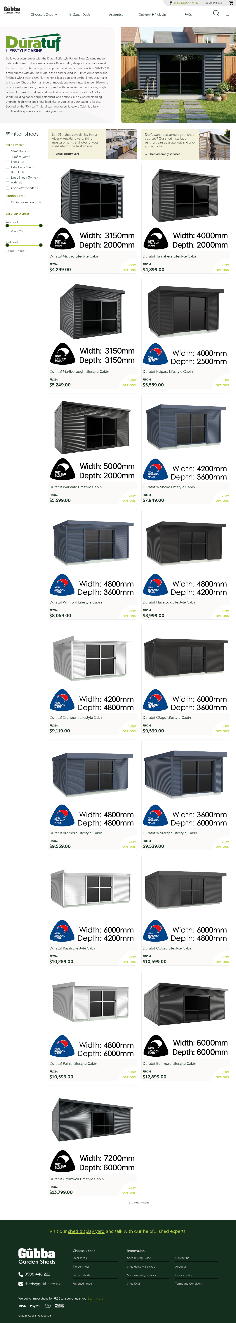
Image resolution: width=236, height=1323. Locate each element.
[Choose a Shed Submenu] (55, 14)
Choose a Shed (42, 14)
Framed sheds (81, 1275)
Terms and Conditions (189, 1283)
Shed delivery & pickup (141, 1266)
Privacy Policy (183, 1275)
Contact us (182, 1257)
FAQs (188, 14)
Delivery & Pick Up (152, 14)
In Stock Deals (80, 14)
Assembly (116, 14)
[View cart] (231, 3)
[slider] (7, 225)
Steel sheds (80, 1257)
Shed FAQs (133, 1283)
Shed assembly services (141, 1275)
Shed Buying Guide (139, 1257)
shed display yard (86, 1231)
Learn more (95, 1298)
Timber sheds (81, 1266)
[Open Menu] (226, 13)
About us (180, 1266)
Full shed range (82, 1283)
